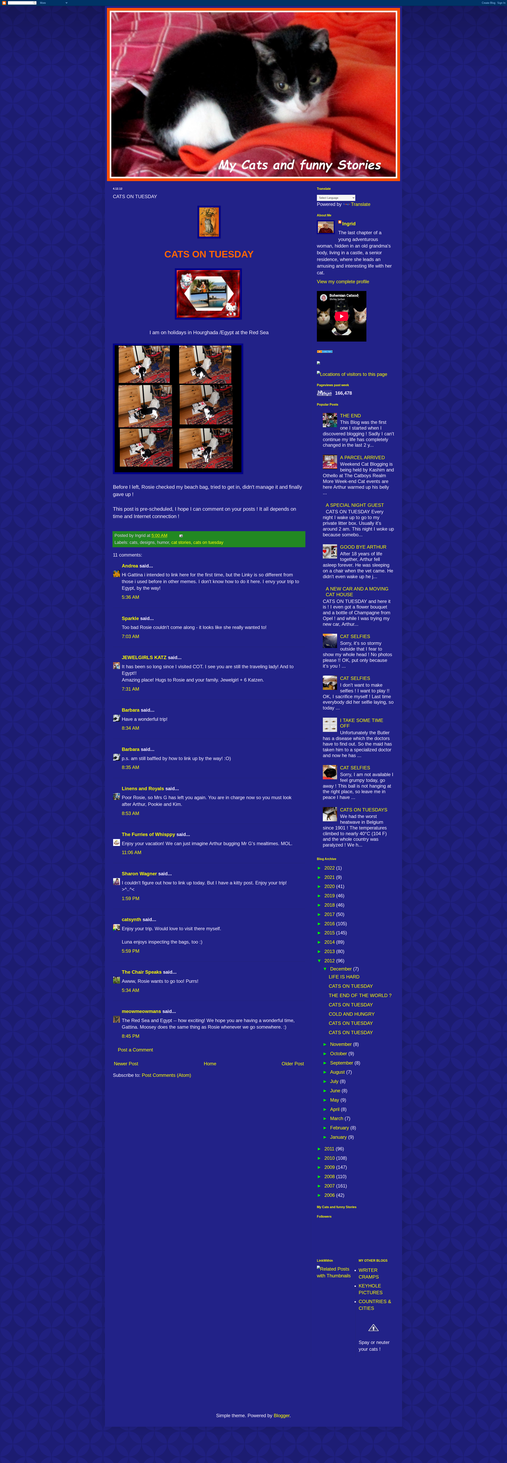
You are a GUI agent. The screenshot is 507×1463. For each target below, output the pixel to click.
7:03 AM (130, 636)
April (335, 1109)
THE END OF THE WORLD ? (360, 995)
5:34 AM (130, 990)
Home (210, 1063)
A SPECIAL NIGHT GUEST (355, 505)
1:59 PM (130, 898)
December (341, 968)
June (336, 1090)
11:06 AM (131, 852)
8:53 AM (130, 813)
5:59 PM (130, 951)
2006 (330, 1195)
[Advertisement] (253, 1386)
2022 (330, 868)
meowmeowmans (141, 1011)
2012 (330, 960)
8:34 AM (130, 728)
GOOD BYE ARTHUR (363, 547)
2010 (330, 1158)
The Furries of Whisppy (148, 834)
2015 (330, 932)
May (335, 1100)
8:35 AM (130, 767)
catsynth (131, 919)
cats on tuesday (208, 542)
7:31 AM (130, 689)
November (341, 1044)
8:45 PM (130, 1036)
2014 (330, 942)
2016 (330, 923)
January (339, 1137)
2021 (330, 877)
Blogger (282, 1415)
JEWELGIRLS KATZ (144, 657)
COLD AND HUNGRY (352, 1014)
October (339, 1053)
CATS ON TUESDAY (351, 986)
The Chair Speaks (142, 972)
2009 (330, 1167)
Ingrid (349, 223)
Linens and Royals (143, 788)
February (340, 1127)
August (338, 1072)
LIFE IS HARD (344, 976)
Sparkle (130, 618)
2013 (330, 951)
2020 (330, 886)
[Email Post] (180, 535)
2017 (330, 914)
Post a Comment (135, 1049)
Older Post (293, 1063)
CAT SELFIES (355, 636)
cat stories (181, 542)
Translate (360, 204)
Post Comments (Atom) (166, 1075)
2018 (330, 905)
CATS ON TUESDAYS (363, 809)
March (337, 1118)
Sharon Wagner (139, 873)
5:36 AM (130, 597)
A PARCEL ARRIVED (362, 457)
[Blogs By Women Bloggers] (318, 362)
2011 (330, 1148)
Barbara (130, 710)
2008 (330, 1176)
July (335, 1081)
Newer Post (126, 1063)
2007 (330, 1185)
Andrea (130, 565)
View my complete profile (343, 281)
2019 (330, 895)
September (342, 1063)
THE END (350, 415)
